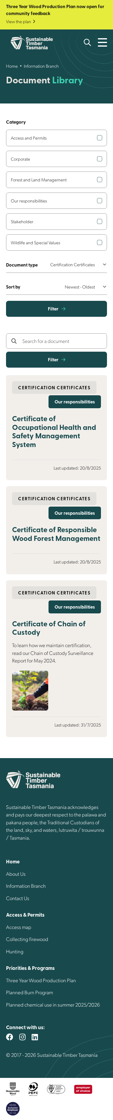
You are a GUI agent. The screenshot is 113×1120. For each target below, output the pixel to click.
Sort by (13, 286)
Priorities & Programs (30, 967)
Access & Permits (25, 914)
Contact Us (17, 898)
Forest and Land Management (39, 180)
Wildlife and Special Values (35, 242)
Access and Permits (29, 138)
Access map (18, 927)
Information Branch (41, 66)
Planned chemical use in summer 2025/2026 (53, 1004)
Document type (22, 264)
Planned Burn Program (29, 992)
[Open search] (87, 42)
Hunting (15, 951)
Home (12, 66)
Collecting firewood (27, 939)
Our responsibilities (29, 201)
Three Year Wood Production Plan (41, 980)
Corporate (20, 159)
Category (16, 122)
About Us (16, 873)
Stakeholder (22, 221)
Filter (53, 308)
